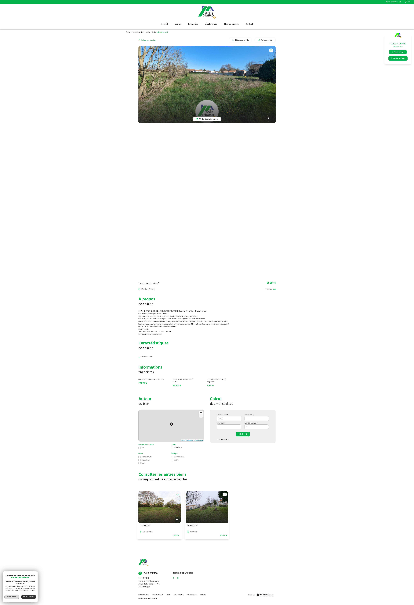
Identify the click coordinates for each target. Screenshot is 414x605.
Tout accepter (28, 597)
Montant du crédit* (222, 415)
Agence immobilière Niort (135, 32)
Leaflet (183, 440)
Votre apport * (221, 423)
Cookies (203, 595)
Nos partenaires (143, 595)
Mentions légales (157, 595)
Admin (168, 595)
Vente (148, 32)
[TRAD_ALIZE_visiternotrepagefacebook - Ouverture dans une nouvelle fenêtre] (173, 578)
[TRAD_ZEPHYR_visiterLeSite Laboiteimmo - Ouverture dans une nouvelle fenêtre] (265, 595)
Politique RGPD (192, 595)
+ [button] (201, 412)
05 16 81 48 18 (143, 578)
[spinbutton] (257, 426)
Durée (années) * (249, 415)
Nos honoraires (178, 595)
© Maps (189, 440)
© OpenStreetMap (198, 440)
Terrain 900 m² (145, 525)
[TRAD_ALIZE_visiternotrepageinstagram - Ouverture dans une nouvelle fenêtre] (177, 578)
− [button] (201, 416)
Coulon (154, 32)
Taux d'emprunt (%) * (251, 423)
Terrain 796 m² (192, 525)
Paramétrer (11, 597)
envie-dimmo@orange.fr (148, 581)
